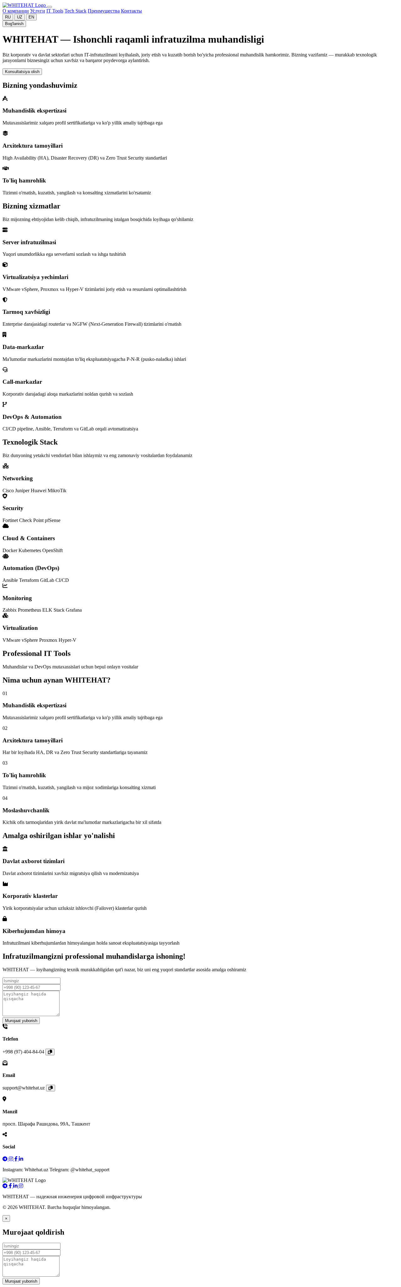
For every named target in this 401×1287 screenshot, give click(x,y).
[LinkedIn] (21, 1159)
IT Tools (54, 10)
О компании (16, 10)
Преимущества (104, 10)
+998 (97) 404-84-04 (23, 1051)
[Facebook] (16, 1159)
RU (8, 17)
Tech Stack (75, 10)
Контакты (131, 10)
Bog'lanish (14, 23)
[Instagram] (11, 1159)
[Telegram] (6, 1159)
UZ (19, 17)
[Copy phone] (50, 1052)
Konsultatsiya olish (22, 71)
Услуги (37, 10)
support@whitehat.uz (24, 1087)
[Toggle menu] (49, 7)
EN (31, 17)
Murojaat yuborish (21, 1020)
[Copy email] (50, 1088)
